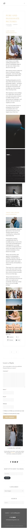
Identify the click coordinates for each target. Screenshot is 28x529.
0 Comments (9, 25)
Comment (5, 371)
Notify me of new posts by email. (11, 413)
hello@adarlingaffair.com (12, 519)
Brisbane (13, 452)
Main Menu (24, 3)
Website (5, 403)
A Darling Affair (9, 24)
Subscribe (7, 477)
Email (4, 396)
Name (5, 389)
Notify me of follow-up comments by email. (14, 410)
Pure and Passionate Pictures (12, 18)
